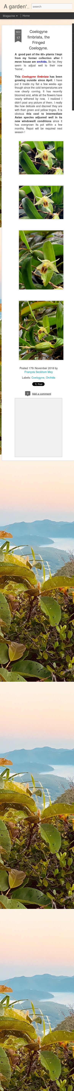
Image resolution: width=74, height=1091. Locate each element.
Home (26, 15)
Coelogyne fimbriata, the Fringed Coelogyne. (39, 40)
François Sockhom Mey (38, 372)
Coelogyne (37, 377)
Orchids (50, 377)
